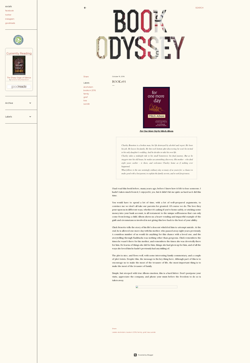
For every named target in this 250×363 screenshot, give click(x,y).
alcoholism (88, 87)
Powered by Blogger (145, 355)
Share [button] (86, 76)
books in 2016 (89, 90)
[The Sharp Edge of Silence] (19, 74)
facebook (9, 10)
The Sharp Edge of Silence (19, 77)
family (86, 94)
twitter (8, 15)
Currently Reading (19, 53)
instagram (9, 19)
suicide (86, 104)
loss (85, 100)
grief (85, 97)
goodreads (10, 23)
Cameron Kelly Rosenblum (20, 80)
